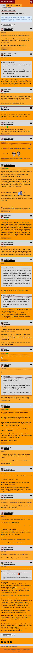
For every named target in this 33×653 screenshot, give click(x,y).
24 (12, 24)
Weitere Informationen (10, 20)
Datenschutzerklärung (6, 646)
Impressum (14, 646)
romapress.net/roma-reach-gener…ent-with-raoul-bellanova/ (15, 526)
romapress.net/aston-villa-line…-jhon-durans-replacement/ (15, 35)
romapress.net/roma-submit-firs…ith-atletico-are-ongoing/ (14, 554)
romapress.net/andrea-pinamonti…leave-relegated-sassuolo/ (15, 475)
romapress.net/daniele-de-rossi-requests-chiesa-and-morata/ (15, 148)
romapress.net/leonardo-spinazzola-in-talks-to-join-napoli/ (14, 208)
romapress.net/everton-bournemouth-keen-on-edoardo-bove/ (15, 539)
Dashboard (17, 5)
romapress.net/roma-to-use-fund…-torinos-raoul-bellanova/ (15, 595)
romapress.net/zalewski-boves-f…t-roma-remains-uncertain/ (15, 145)
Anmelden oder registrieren (7, 1)
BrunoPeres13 (27, 47)
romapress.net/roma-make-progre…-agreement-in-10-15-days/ (16, 502)
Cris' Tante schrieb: (8, 267)
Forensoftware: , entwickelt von (16, 650)
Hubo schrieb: (6, 376)
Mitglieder (10, 5)
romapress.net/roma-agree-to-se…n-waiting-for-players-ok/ (15, 519)
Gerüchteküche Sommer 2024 (13, 14)
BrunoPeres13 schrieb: (9, 62)
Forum (3, 5)
